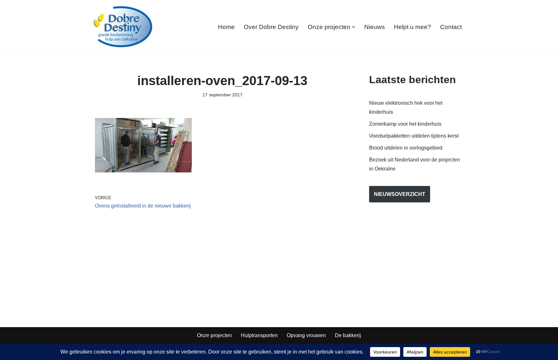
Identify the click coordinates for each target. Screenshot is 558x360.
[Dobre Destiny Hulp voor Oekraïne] (123, 27)
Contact (451, 27)
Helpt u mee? (412, 27)
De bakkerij (348, 335)
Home (226, 27)
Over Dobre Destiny (271, 27)
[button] (353, 27)
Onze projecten (214, 335)
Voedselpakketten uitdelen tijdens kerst (414, 136)
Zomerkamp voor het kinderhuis (405, 124)
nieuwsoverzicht (399, 194)
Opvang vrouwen (306, 335)
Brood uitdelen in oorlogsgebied (405, 148)
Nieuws (374, 27)
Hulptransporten (259, 335)
